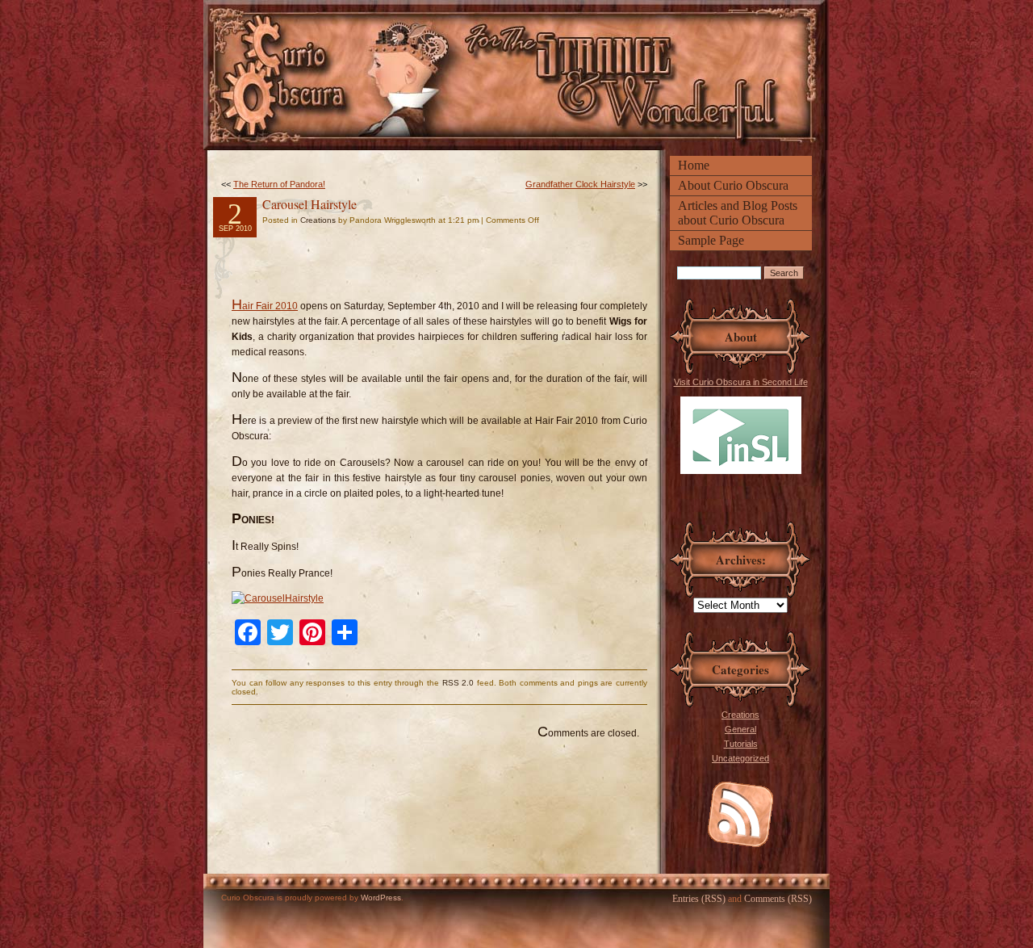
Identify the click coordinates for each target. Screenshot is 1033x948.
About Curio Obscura (733, 185)
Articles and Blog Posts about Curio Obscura (737, 213)
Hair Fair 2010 (265, 306)
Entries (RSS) (699, 898)
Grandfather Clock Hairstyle (580, 184)
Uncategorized (740, 758)
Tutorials (741, 744)
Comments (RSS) (778, 898)
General (740, 729)
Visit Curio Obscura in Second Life (741, 382)
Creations (740, 714)
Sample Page (711, 240)
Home (693, 165)
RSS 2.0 (458, 682)
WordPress (381, 897)
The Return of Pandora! (279, 184)
